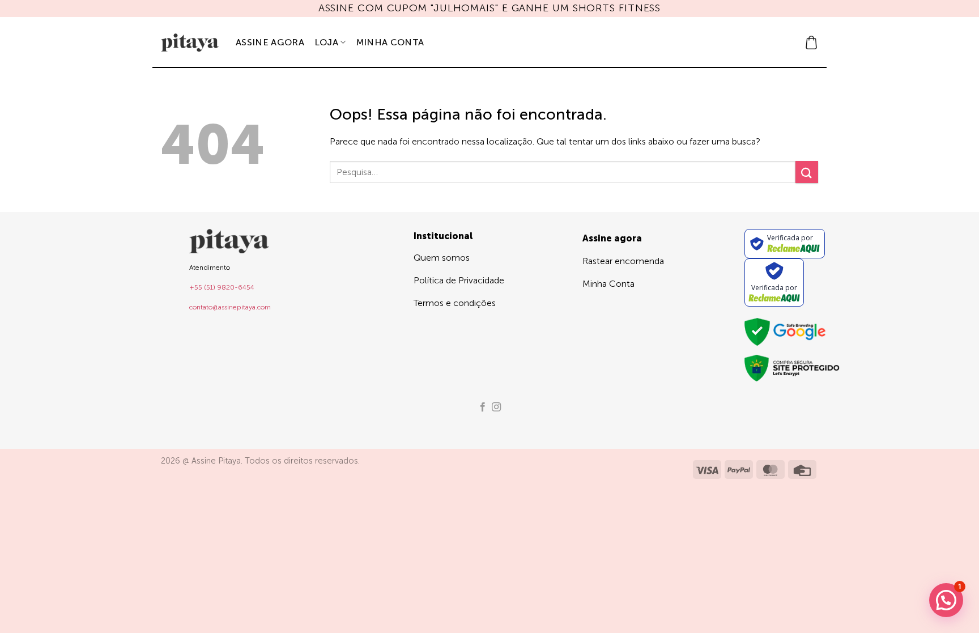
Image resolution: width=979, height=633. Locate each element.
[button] (811, 42)
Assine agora (270, 42)
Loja (326, 42)
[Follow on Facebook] (482, 407)
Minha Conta (390, 42)
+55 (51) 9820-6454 (221, 287)
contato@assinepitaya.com (230, 307)
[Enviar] (806, 172)
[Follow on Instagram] (496, 407)
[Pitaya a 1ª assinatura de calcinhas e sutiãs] (190, 42)
